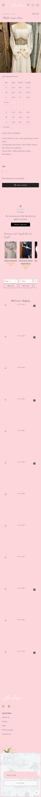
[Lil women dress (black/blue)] (26, 250)
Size (3, 166)
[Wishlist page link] (28, 5)
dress (14, 14)
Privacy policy (7, 730)
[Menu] (3, 5)
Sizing (4, 721)
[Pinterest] (23, 791)
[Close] (38, 755)
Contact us (6, 734)
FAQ (3, 725)
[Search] (33, 5)
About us (5, 717)
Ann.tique (6, 14)
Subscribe (20, 783)
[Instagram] (18, 791)
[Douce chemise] (11, 250)
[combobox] (11, 281)
